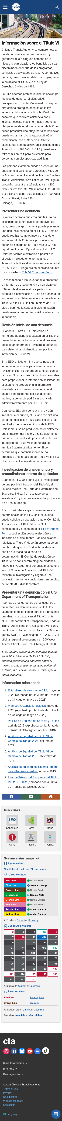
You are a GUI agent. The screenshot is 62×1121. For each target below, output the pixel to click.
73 (45, 958)
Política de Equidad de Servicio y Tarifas (33, 721)
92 (12, 969)
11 (34, 937)
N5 (44, 932)
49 (34, 947)
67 (23, 958)
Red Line (11, 880)
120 (55, 969)
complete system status (28, 1015)
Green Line (12, 895)
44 (23, 947)
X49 (55, 947)
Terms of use (10, 1089)
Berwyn (34, 997)
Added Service (38, 909)
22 (23, 942)
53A (33, 953)
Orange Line (13, 899)
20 (12, 942)
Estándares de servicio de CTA (27, 690)
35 (45, 942)
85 (45, 963)
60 (45, 953)
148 (55, 974)
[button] (7, 7)
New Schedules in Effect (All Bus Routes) (25, 869)
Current (21, 920)
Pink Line (11, 904)
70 (34, 958)
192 (33, 979)
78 (23, 963)
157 (12, 979)
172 (22, 979)
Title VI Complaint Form (37, 272)
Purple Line (12, 909)
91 (56, 963)
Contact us (9, 1105)
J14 (44, 937)
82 (34, 963)
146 (44, 974)
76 (12, 963)
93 (23, 969)
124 (22, 974)
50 (12, 953)
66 (12, 958)
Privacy (7, 1093)
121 (12, 974)
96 (34, 969)
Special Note (37, 895)
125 (33, 974)
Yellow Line (12, 914)
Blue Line (11, 885)
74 (56, 958)
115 (44, 969)
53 (23, 953)
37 (12, 947)
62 (56, 953)
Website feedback (13, 1101)
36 (56, 942)
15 (56, 937)
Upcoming (33, 920)
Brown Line (12, 890)
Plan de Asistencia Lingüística (27, 705)
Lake (41, 997)
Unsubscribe (10, 1097)
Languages (13, 1114)
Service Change (38, 885)
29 (34, 942)
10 (23, 937)
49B (44, 947)
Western (34, 1003)
